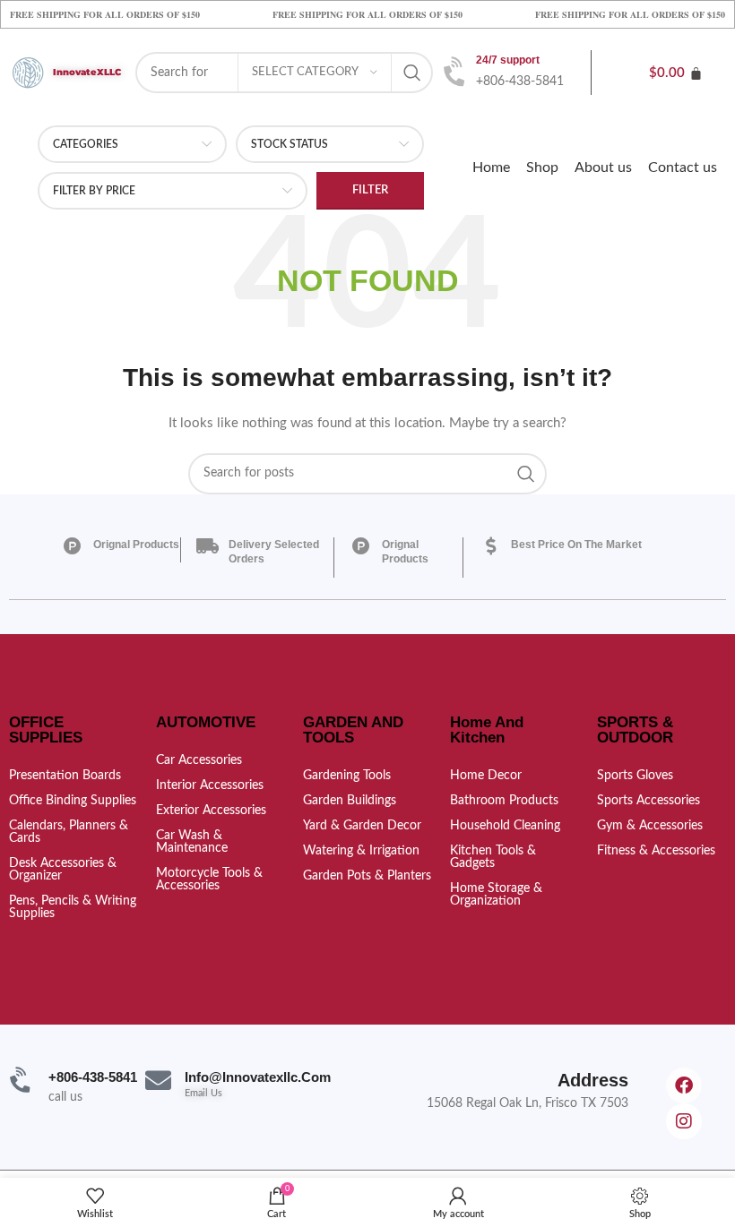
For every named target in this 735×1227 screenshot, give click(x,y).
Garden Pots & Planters (367, 876)
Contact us (682, 167)
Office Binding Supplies (72, 800)
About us (603, 167)
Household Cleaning (505, 825)
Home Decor (486, 775)
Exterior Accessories (211, 810)
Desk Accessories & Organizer (63, 869)
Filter (370, 190)
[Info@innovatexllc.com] (158, 1081)
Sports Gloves (635, 775)
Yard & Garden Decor (362, 825)
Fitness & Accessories (656, 851)
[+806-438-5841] (22, 1081)
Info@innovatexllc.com (258, 1077)
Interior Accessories (210, 785)
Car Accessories (199, 760)
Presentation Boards (65, 775)
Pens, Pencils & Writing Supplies (72, 907)
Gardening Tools (347, 775)
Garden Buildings (349, 800)
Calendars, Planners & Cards (68, 832)
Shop (542, 167)
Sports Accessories (648, 800)
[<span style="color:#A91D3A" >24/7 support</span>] (456, 72)
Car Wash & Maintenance (192, 841)
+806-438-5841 (92, 1077)
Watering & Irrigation (361, 851)
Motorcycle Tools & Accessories (209, 879)
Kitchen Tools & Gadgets (493, 857)
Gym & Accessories (650, 825)
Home (491, 167)
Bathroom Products (504, 800)
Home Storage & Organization (496, 894)
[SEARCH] (412, 72)
